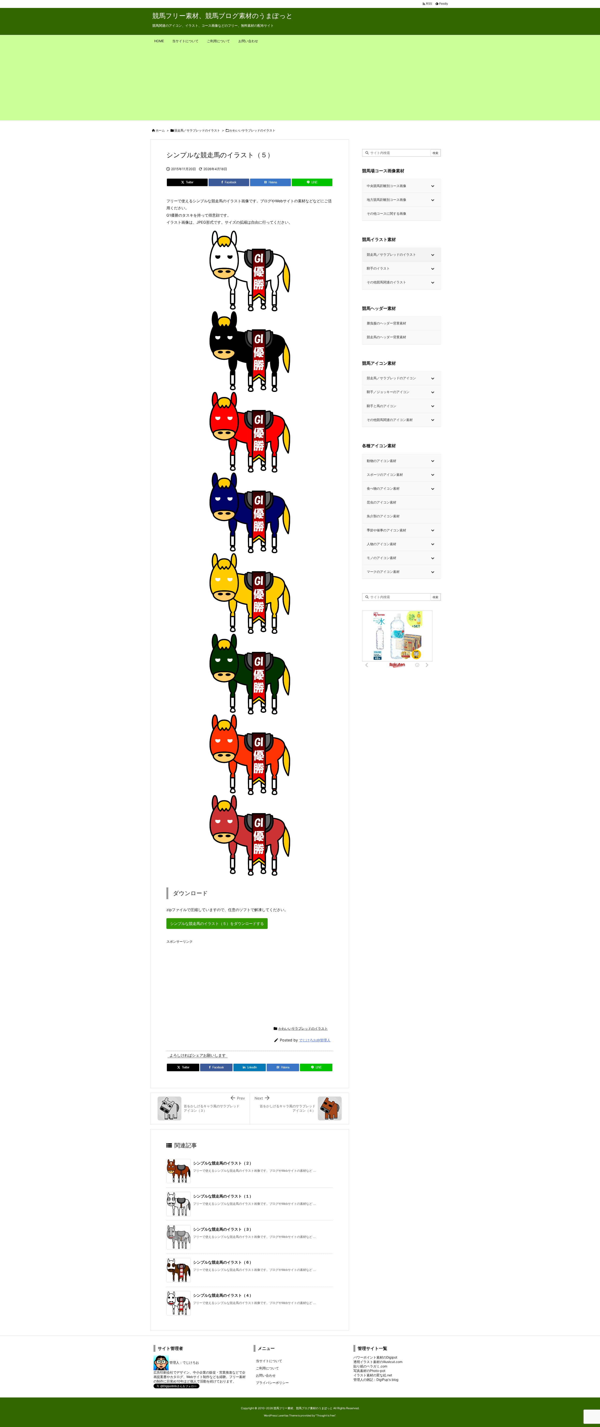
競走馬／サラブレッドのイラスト (197, 130)
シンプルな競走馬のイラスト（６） (223, 1262)
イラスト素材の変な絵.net (372, 1375)
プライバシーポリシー (272, 1383)
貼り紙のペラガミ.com (370, 1366)
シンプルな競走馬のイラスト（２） (223, 1163)
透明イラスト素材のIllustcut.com (377, 1362)
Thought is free (325, 1415)
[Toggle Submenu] (432, 186)
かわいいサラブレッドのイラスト (252, 130)
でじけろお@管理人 (314, 1040)
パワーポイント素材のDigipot (375, 1357)
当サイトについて (269, 1361)
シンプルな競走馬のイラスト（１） (223, 1196)
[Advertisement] (300, 85)
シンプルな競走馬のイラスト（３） (223, 1229)
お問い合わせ (266, 1375)
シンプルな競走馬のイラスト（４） (223, 1295)
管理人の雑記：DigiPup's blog (375, 1380)
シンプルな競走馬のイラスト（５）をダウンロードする (217, 923)
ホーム (160, 130)
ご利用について (267, 1368)
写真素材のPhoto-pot (369, 1371)
